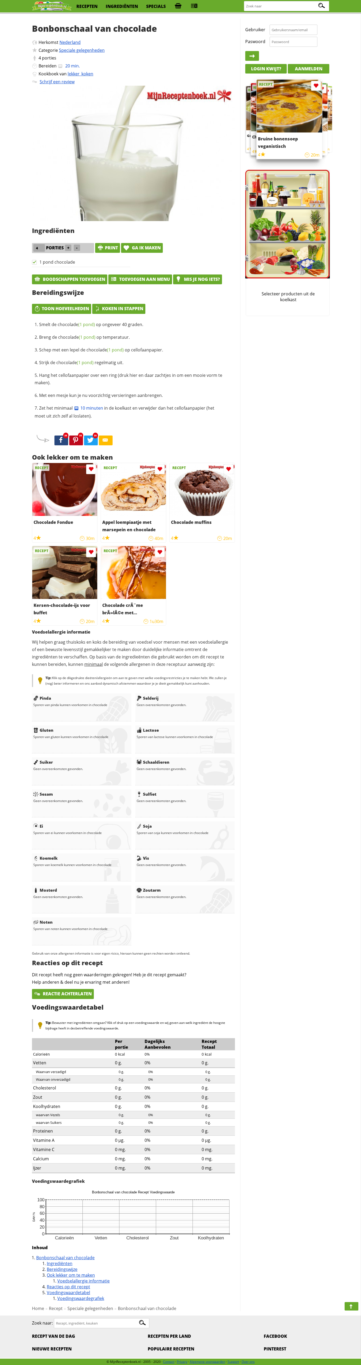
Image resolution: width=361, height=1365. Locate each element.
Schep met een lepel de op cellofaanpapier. (101, 350)
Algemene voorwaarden (207, 1361)
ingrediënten (122, 6)
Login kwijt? (266, 69)
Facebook (275, 1336)
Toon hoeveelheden (65, 309)
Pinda (45, 698)
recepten (87, 6)
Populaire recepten (171, 1349)
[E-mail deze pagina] (106, 441)
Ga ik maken (146, 248)
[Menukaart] (194, 6)
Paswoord (255, 41)
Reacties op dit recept (68, 1287)
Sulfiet (149, 794)
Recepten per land (169, 1336)
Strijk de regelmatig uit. (81, 362)
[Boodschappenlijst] (178, 6)
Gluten (46, 730)
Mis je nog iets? (201, 279)
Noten (46, 922)
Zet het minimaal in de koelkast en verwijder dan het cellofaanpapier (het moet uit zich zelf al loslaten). (124, 412)
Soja (147, 826)
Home (38, 1308)
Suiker (46, 762)
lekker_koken (80, 74)
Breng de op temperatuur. (84, 337)
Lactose (151, 730)
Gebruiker (255, 30)
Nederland (70, 42)
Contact (168, 1361)
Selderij (151, 698)
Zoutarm (152, 890)
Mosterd (48, 890)
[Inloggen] (252, 56)
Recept (56, 1308)
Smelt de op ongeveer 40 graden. (91, 324)
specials (156, 6)
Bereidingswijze (62, 1269)
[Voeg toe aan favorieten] (91, 469)
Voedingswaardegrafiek (80, 1298)
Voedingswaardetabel (68, 1292)
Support (233, 1361)
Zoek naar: (42, 1323)
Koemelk (49, 858)
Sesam (46, 794)
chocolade (76, 324)
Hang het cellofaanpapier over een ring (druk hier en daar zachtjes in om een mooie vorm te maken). (128, 379)
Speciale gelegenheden (82, 50)
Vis (146, 858)
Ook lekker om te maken (71, 1275)
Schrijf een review (57, 82)
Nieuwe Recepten (52, 1349)
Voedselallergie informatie (83, 1281)
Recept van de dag (53, 1336)
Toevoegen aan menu (144, 279)
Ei (41, 826)
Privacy (182, 1361)
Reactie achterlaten (67, 994)
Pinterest (275, 1349)
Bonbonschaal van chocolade (65, 1258)
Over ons (248, 1361)
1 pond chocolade (57, 262)
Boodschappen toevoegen (73, 279)
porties (49, 58)
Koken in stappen (122, 309)
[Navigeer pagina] (351, 1306)
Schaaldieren (156, 762)
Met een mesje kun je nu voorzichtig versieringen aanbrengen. (101, 395)
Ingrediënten (59, 1263)
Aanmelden (308, 69)
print (111, 248)
